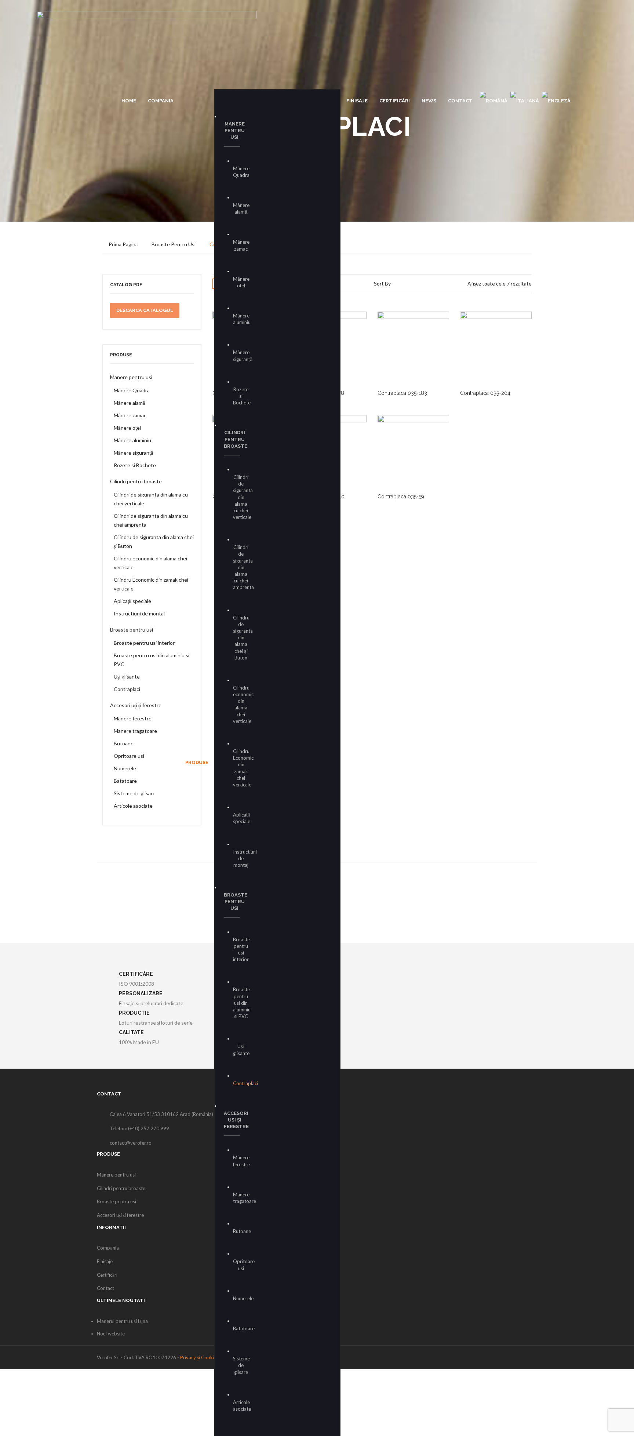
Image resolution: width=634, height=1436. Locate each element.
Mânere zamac (130, 415)
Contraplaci (127, 689)
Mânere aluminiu (132, 440)
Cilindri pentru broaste (136, 481)
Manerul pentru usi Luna (122, 1321)
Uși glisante (127, 676)
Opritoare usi (129, 756)
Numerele (125, 768)
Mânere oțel (127, 428)
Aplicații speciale (132, 601)
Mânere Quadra (132, 390)
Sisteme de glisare (135, 793)
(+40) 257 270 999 (148, 1128)
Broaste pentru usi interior (144, 643)
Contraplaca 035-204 (485, 393)
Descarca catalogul (144, 310)
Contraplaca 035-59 (401, 496)
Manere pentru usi (131, 377)
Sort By (382, 283)
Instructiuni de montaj (139, 613)
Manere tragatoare (135, 731)
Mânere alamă (129, 403)
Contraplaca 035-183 (402, 393)
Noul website (111, 1334)
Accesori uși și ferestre (135, 705)
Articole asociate (133, 806)
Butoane (124, 743)
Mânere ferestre (133, 718)
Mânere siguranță (133, 453)
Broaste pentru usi (174, 244)
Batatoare (125, 781)
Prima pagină (123, 244)
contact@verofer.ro (131, 1143)
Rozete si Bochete (135, 465)
